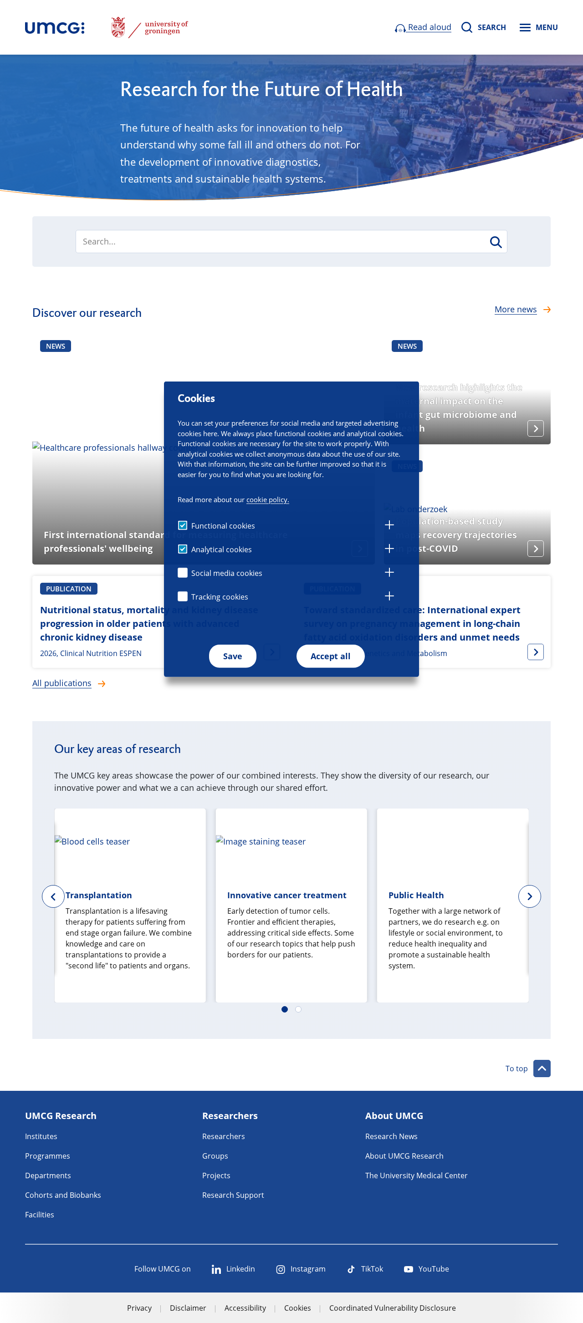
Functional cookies (223, 526)
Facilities (39, 1215)
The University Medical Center (416, 1175)
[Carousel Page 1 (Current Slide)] (285, 1009)
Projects (216, 1175)
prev (53, 896)
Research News (391, 1136)
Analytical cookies (221, 549)
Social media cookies (226, 573)
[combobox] (291, 241)
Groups (215, 1156)
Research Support (233, 1195)
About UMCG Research (404, 1156)
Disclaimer (188, 1308)
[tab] (389, 526)
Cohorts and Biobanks (63, 1195)
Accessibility (245, 1308)
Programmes (47, 1156)
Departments (48, 1175)
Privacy (139, 1308)
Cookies (297, 1308)
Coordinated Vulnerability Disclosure (392, 1308)
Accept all (331, 656)
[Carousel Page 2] (298, 1009)
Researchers (223, 1136)
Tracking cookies (219, 597)
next (529, 896)
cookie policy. (267, 499)
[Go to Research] (54, 27)
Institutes (41, 1136)
